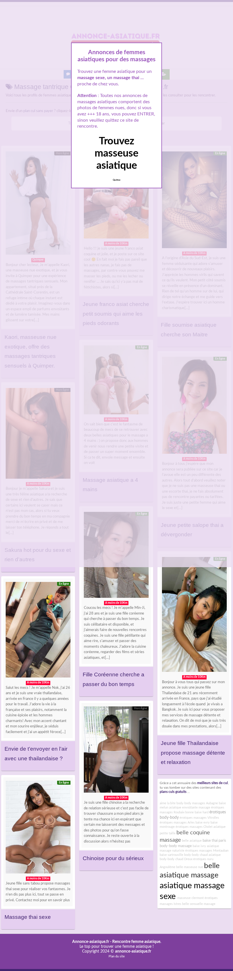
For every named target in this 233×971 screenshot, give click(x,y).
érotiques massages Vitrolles (199, 817)
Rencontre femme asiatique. (136, 942)
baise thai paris (214, 840)
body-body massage (176, 846)
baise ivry (199, 846)
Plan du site (117, 956)
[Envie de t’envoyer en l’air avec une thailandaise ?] (38, 631)
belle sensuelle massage (198, 903)
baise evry (202, 822)
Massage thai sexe (28, 917)
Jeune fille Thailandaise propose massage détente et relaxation (193, 752)
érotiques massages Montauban (206, 850)
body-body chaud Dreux (176, 859)
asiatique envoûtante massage (189, 807)
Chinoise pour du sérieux (113, 858)
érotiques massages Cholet (194, 826)
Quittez (116, 180)
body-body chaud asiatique (202, 854)
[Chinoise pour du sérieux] (116, 750)
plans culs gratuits (173, 791)
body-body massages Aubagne (197, 803)
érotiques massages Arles (177, 822)
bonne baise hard (197, 812)
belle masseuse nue (189, 867)
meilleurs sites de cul (212, 783)
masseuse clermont (190, 898)
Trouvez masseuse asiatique (116, 153)
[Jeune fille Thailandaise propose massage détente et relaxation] (194, 616)
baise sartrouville (171, 854)
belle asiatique (192, 840)
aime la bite (168, 803)
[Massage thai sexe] (38, 828)
